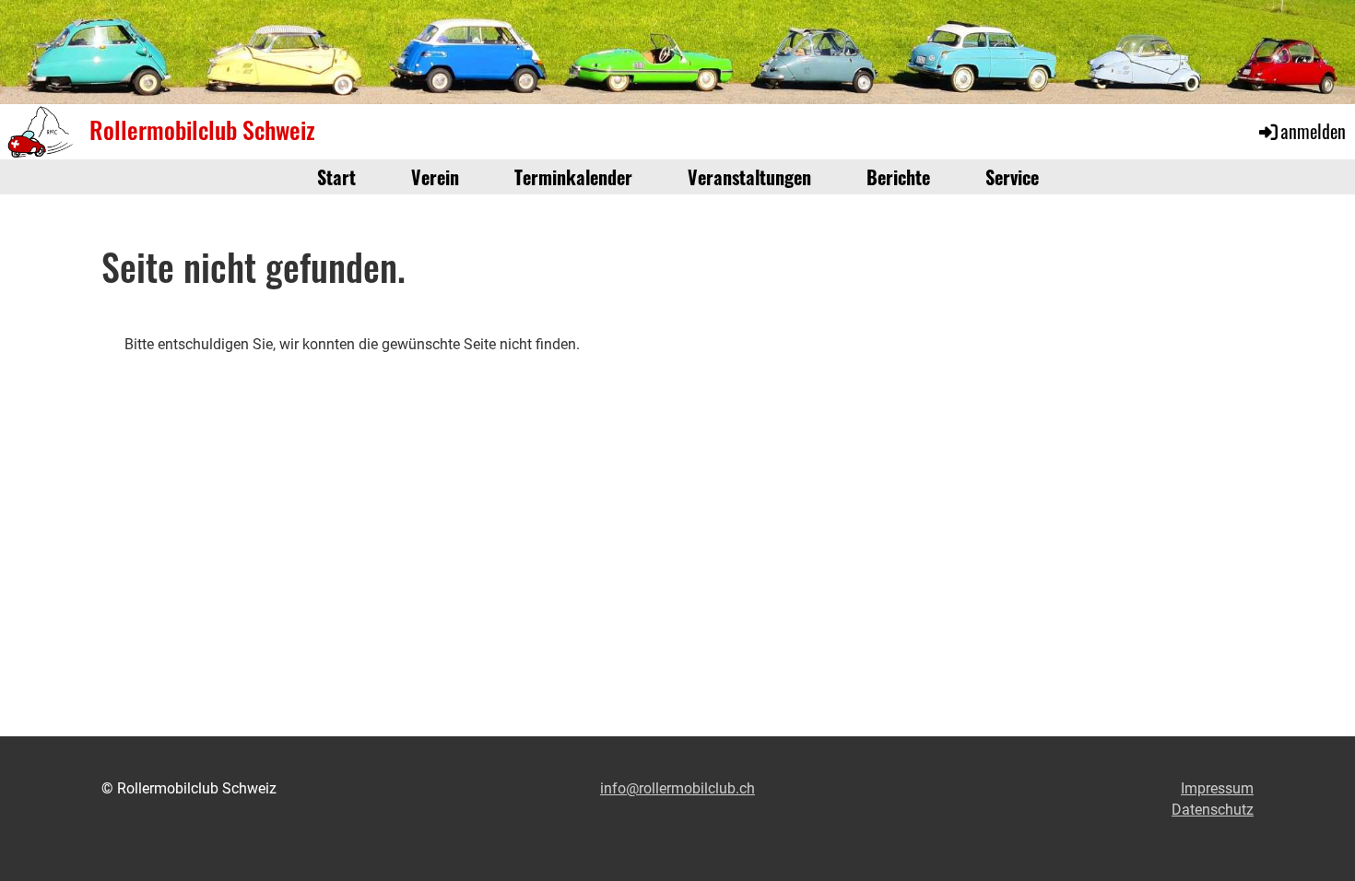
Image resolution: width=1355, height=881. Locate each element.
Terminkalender (573, 177)
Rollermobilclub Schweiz (202, 130)
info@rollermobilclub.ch (677, 788)
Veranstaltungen (749, 177)
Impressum (1217, 788)
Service (1012, 177)
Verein (435, 177)
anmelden (1313, 131)
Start (336, 177)
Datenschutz (1213, 809)
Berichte (898, 177)
